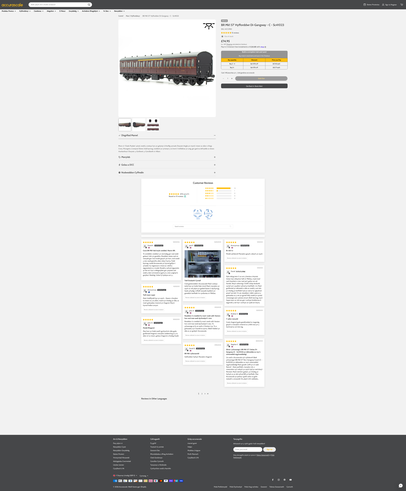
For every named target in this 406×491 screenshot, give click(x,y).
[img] (148, 242)
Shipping (229, 44)
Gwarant (264, 487)
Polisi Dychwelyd (236, 487)
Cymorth (290, 487)
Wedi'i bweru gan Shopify (137, 487)
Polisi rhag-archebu (251, 487)
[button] (226, 33)
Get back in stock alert (254, 86)
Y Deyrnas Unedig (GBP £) (125, 475)
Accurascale (123, 487)
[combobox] (60, 4)
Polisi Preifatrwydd (220, 487)
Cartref (120, 16)
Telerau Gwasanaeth (263, 455)
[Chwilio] (89, 4)
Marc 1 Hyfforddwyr (133, 16)
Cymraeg (143, 476)
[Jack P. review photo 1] (202, 264)
